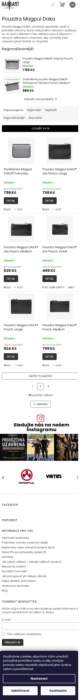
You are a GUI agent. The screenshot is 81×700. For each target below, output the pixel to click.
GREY (71, 287)
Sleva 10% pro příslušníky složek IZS (24, 552)
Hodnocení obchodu (15, 586)
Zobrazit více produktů (38, 99)
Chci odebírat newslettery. (24, 634)
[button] (76, 477)
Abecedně (35, 118)
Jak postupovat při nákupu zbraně (24, 576)
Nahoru (42, 404)
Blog (4, 590)
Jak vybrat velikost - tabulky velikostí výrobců (31, 562)
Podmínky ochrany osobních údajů (25, 542)
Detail (11, 201)
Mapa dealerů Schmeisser (19, 581)
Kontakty (8, 557)
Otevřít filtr (41, 128)
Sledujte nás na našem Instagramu (41, 427)
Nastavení (39, 678)
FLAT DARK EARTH (53, 287)
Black (7, 209)
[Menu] (72, 4)
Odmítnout (20, 690)
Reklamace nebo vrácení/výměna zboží (28, 547)
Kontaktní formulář (14, 571)
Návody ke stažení (14, 566)
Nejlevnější (34, 110)
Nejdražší (51, 110)
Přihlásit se (12, 642)
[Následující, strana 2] (40, 386)
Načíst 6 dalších (40, 376)
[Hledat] (53, 4)
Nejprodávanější (14, 118)
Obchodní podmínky (15, 538)
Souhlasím (58, 690)
